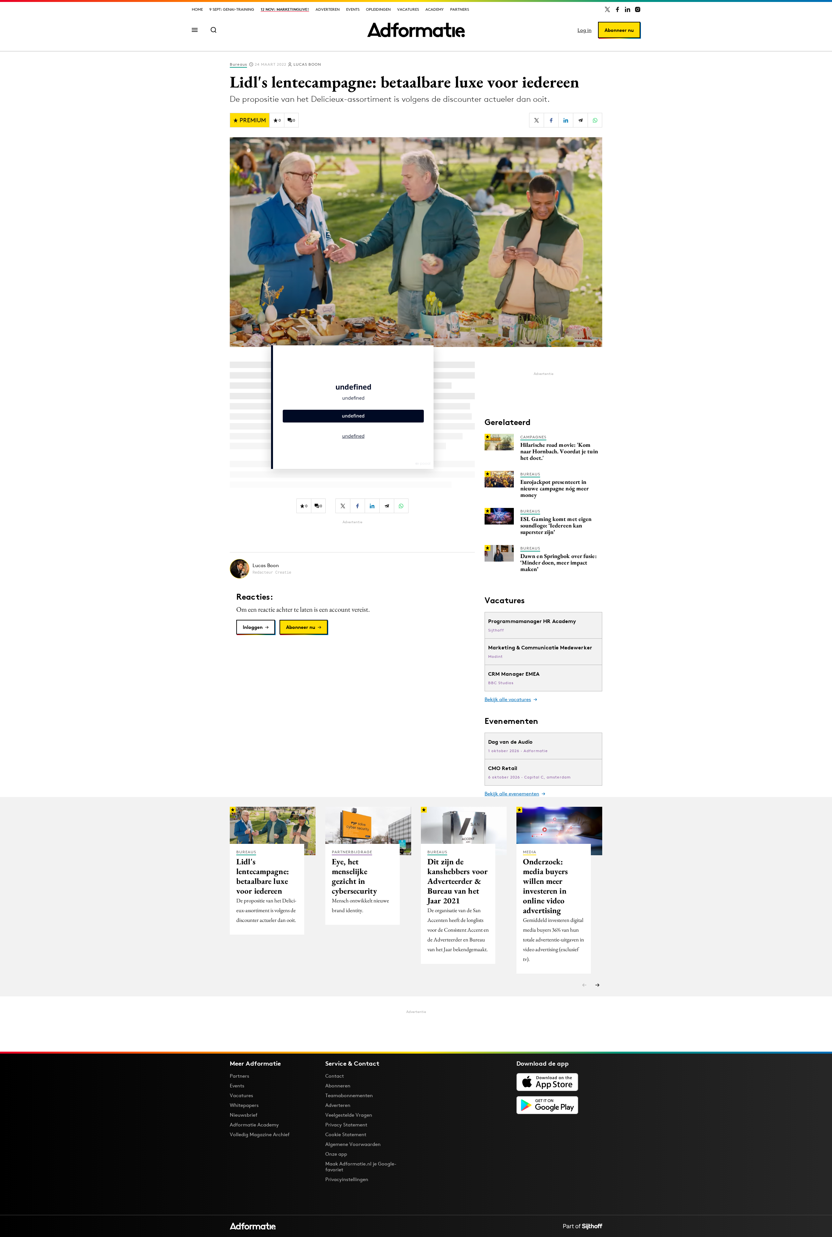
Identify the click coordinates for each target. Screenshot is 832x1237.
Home (197, 9)
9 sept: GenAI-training (231, 9)
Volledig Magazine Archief (260, 1134)
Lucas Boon (307, 64)
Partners (459, 9)
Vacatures (408, 9)
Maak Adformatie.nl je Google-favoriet (360, 1167)
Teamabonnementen (349, 1095)
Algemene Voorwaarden (353, 1144)
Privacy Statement (346, 1125)
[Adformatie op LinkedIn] (627, 9)
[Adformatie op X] (607, 9)
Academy (434, 9)
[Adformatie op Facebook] (617, 9)
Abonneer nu (619, 30)
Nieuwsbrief (243, 1115)
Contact (334, 1076)
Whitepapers (244, 1105)
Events (352, 9)
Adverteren (328, 9)
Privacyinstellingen (346, 1179)
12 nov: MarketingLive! (285, 9)
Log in (585, 30)
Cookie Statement (345, 1134)
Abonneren (337, 1086)
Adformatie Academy (254, 1125)
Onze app (336, 1154)
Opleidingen (378, 9)
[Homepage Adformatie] (416, 30)
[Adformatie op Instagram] (637, 9)
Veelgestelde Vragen (348, 1115)
